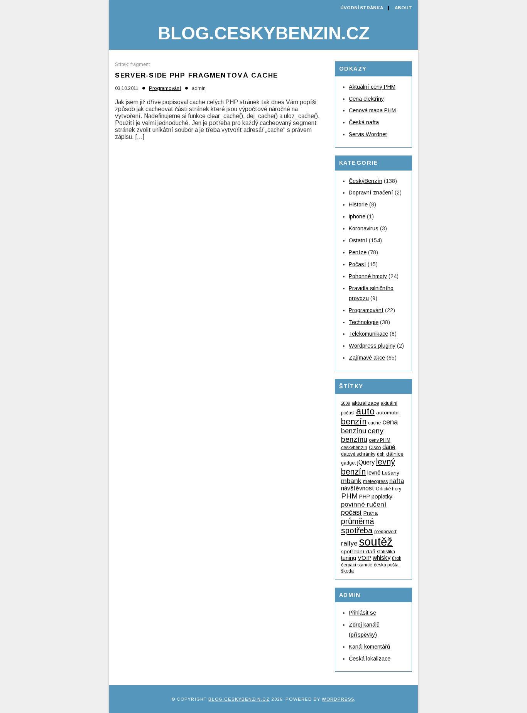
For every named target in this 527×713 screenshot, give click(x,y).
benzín (354, 421)
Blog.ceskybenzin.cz (263, 33)
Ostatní (358, 240)
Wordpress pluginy (372, 346)
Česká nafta (364, 122)
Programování (165, 88)
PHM (349, 496)
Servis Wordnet (368, 134)
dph (381, 454)
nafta (396, 480)
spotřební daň (358, 551)
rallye (349, 543)
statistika (386, 551)
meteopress (375, 481)
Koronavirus (363, 228)
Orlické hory (388, 489)
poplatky (382, 496)
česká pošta (386, 565)
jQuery (366, 462)
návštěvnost (357, 488)
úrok (396, 558)
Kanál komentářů (369, 647)
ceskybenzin (354, 447)
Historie (358, 204)
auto (365, 411)
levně (373, 473)
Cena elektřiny (366, 99)
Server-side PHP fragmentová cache (196, 75)
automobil (388, 413)
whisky (381, 557)
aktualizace (365, 403)
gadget (348, 463)
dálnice (395, 454)
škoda (347, 571)
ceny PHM (379, 440)
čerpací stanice (356, 565)
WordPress (338, 699)
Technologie (363, 322)
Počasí (357, 264)
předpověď (385, 531)
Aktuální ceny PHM (372, 87)
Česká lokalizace (369, 659)
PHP (364, 496)
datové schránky (358, 454)
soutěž (376, 541)
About (403, 7)
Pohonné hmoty (368, 276)
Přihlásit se (362, 613)
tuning (348, 558)
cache (374, 423)
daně (388, 447)
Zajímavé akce (367, 358)
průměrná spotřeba (357, 526)
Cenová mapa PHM (372, 110)
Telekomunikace (368, 334)
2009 (345, 403)
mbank (351, 481)
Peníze (358, 252)
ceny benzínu (362, 435)
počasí (351, 512)
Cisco (375, 447)
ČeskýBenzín (365, 181)
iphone (357, 216)
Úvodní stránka (361, 7)
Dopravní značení (371, 192)
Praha (370, 513)
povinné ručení (364, 504)
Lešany (390, 473)
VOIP (364, 558)
